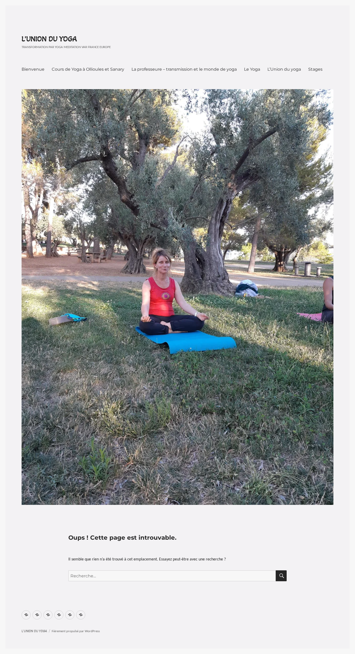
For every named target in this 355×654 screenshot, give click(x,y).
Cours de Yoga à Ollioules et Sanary (88, 69)
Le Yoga (252, 69)
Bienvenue (33, 69)
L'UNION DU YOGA (49, 39)
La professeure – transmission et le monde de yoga (184, 69)
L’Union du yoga (284, 69)
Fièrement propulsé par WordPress (76, 631)
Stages (315, 69)
